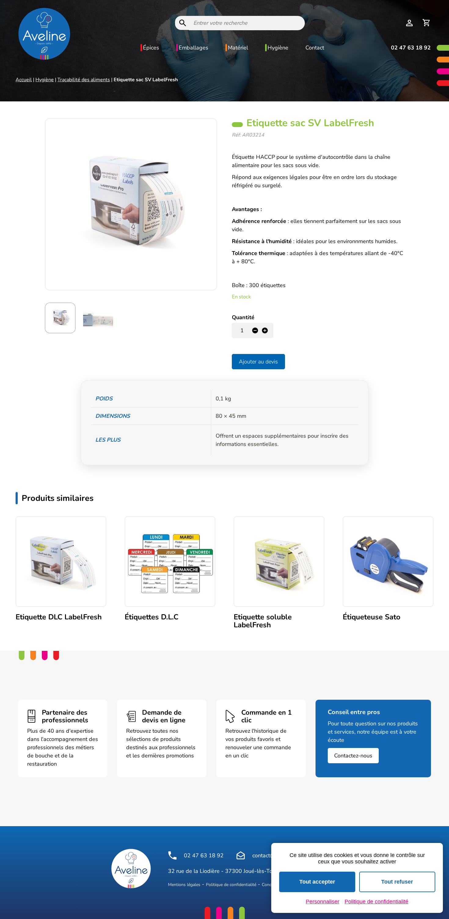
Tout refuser (397, 882)
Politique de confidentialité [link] (376, 902)
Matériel (238, 47)
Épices (151, 47)
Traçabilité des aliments (83, 79)
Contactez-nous (353, 755)
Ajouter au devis (258, 361)
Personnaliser (322, 902)
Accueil (24, 79)
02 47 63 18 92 (411, 47)
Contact (314, 47)
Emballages (193, 47)
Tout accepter (317, 882)
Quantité (243, 317)
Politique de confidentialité (231, 885)
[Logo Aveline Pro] (131, 868)
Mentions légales (184, 885)
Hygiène (278, 47)
